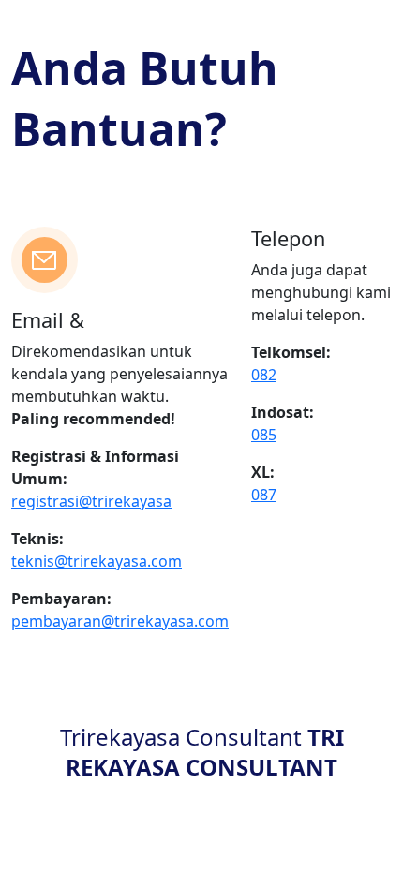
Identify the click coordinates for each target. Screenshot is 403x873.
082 (263, 374)
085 (263, 434)
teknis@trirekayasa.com (96, 561)
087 (263, 494)
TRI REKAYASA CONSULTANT (205, 751)
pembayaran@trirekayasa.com (120, 621)
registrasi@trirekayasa (91, 501)
